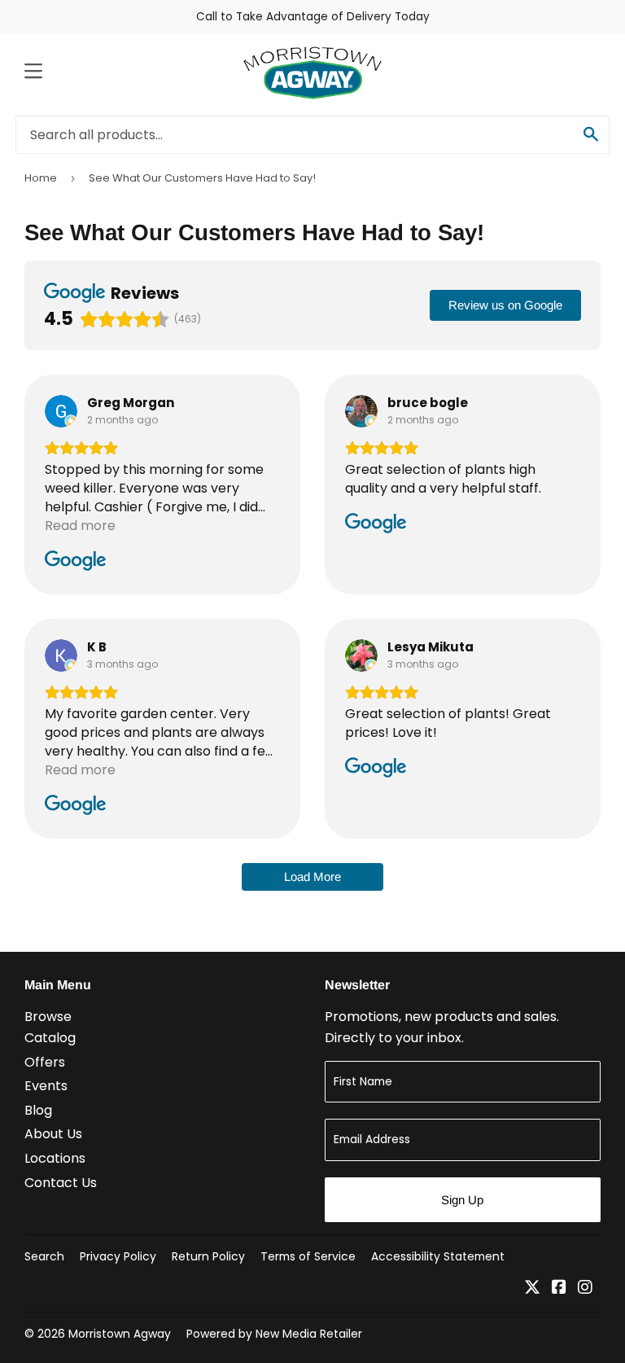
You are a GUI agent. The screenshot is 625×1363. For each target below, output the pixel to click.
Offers (44, 1062)
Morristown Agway (119, 1334)
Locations (54, 1158)
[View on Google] (61, 411)
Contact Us (60, 1182)
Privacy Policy (118, 1256)
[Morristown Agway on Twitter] (532, 1288)
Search (44, 1256)
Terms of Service (308, 1256)
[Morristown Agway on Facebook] (559, 1288)
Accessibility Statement (438, 1256)
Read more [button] (80, 525)
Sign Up (462, 1200)
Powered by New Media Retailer (274, 1334)
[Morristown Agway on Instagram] (585, 1288)
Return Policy (208, 1256)
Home (40, 178)
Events (46, 1085)
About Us (53, 1133)
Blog (38, 1110)
